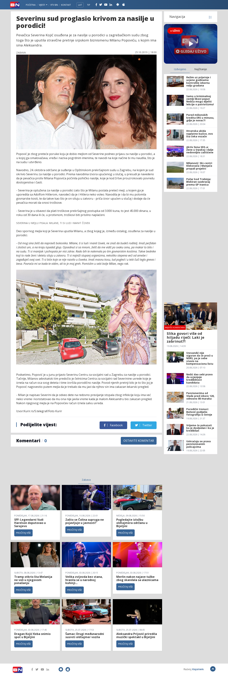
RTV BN (54, 4)
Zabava (86, 479)
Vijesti (42, 4)
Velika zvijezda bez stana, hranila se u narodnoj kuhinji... (84, 580)
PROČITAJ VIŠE (23, 532)
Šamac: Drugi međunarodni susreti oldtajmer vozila (84, 635)
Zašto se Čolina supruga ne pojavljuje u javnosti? (84, 521)
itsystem (198, 669)
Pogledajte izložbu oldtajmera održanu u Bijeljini (131, 523)
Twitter (147, 425)
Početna (31, 4)
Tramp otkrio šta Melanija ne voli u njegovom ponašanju (33, 580)
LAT (80, 4)
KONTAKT (66, 4)
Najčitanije (200, 69)
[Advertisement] (57, 464)
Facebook (116, 425)
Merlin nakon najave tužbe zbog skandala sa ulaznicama (137, 578)
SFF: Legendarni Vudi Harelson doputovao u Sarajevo (30, 523)
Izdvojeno (180, 69)
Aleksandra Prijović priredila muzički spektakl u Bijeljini (136, 635)
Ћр (88, 4)
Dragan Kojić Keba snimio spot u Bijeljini (32, 635)
